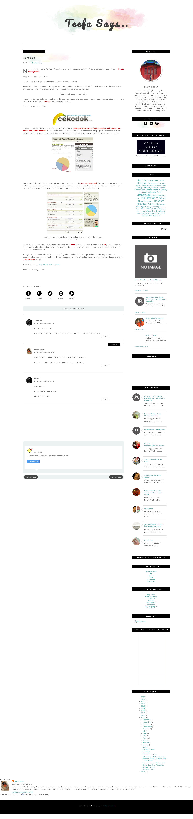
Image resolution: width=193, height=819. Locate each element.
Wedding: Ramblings (156, 211)
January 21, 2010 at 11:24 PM (44, 323)
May (144, 736)
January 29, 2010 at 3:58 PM (44, 381)
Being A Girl (143, 183)
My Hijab (151, 600)
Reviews (162, 204)
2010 (143, 717)
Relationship (153, 204)
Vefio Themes (109, 806)
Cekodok (145, 752)
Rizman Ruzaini (151, 606)
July (144, 731)
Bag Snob (151, 595)
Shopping (155, 207)
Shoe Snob (151, 608)
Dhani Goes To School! (154, 318)
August (145, 729)
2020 (143, 697)
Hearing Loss (144, 192)
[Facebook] (145, 123)
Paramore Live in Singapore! (153, 763)
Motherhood (144, 194)
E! (151, 574)
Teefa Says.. (97, 23)
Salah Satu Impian (149, 754)
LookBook (151, 598)
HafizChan (38, 321)
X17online (151, 581)
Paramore (151, 579)
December (147, 720)
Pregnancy (148, 201)
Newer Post (31, 477)
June (144, 733)
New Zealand (151, 335)
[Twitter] (151, 123)
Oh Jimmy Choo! (148, 749)
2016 (143, 704)
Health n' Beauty (160, 190)
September (147, 727)
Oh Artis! (151, 575)
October (146, 724)
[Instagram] (157, 123)
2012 (143, 713)
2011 (143, 715)
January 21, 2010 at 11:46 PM (44, 352)
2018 (143, 699)
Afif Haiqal (142, 180)
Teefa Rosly (39, 350)
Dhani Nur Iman (148, 186)
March (145, 740)
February (146, 742)
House (145, 747)
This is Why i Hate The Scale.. (153, 756)
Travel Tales (144, 209)
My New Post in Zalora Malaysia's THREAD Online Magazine (156, 299)
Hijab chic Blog (151, 596)
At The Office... (153, 180)
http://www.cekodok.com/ (49, 265)
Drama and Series (160, 186)
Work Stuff (156, 215)
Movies (154, 195)
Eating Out (141, 188)
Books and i (155, 183)
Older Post (116, 477)
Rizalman (151, 604)
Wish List (153, 213)
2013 (143, 711)
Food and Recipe (158, 188)
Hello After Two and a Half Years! (148, 280)
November (147, 722)
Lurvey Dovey (156, 192)
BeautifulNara (151, 572)
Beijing (162, 180)
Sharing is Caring (143, 206)
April (145, 738)
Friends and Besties (143, 190)
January (146, 745)
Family (148, 187)
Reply (105, 336)
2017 (143, 701)
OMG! (151, 577)
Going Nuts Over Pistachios (153, 765)
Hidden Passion (148, 767)
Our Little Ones (149, 197)
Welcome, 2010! (148, 770)
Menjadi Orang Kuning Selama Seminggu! (154, 759)
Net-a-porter (151, 602)
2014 (143, 708)
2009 (143, 772)
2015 (143, 706)
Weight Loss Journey (143, 213)
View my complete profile (22, 792)
